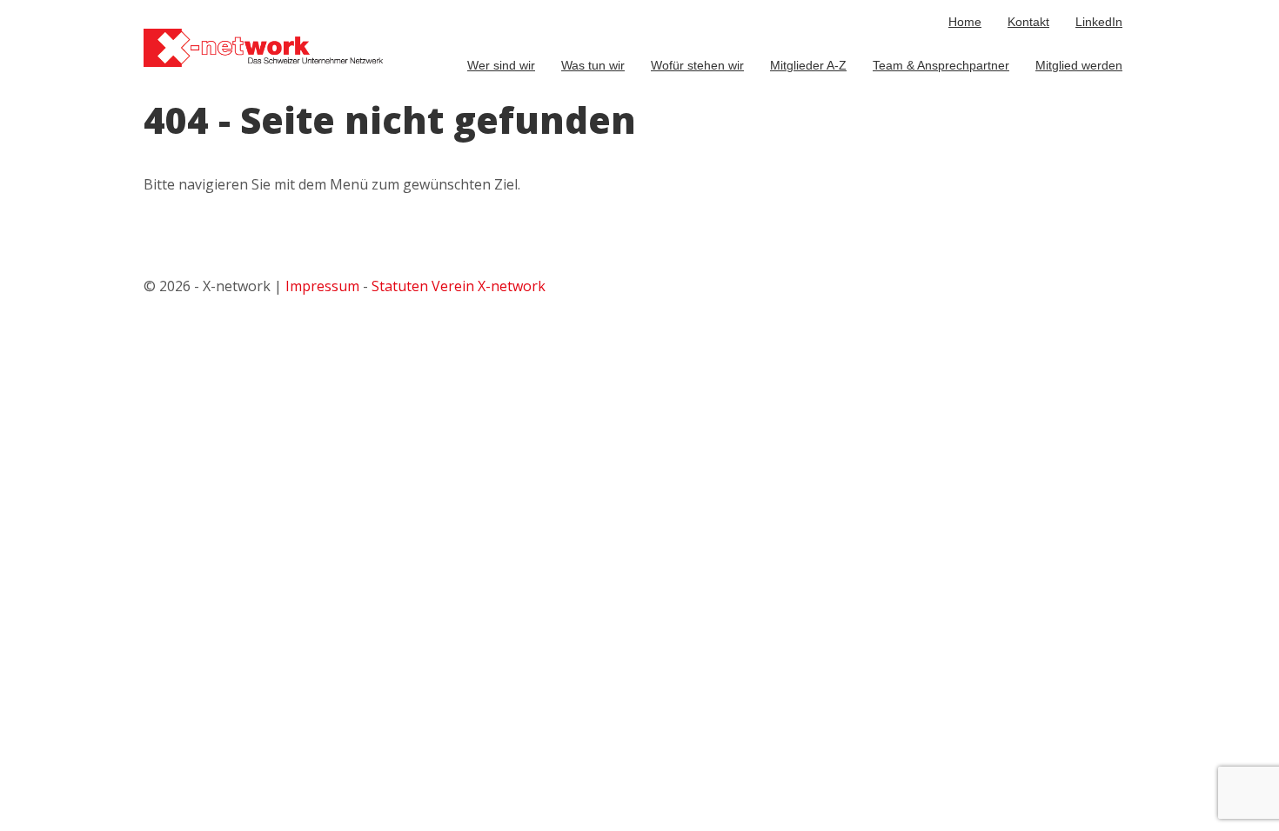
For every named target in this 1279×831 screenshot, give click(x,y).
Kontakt (1028, 22)
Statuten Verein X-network (459, 286)
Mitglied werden (1078, 65)
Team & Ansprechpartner (941, 65)
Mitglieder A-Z (808, 65)
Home (964, 22)
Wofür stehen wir (697, 65)
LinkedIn (1098, 22)
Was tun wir (593, 65)
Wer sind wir (501, 65)
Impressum (322, 286)
